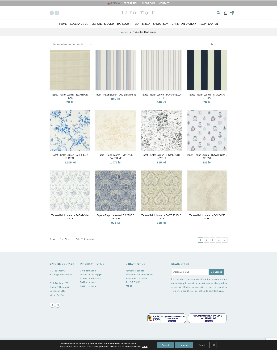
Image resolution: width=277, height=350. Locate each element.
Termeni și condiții (135, 270)
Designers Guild (103, 23)
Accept (165, 345)
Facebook (52, 305)
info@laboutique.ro (62, 274)
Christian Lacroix (184, 23)
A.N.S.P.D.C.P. (133, 282)
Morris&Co (142, 23)
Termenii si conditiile (181, 291)
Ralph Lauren (208, 23)
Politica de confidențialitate (139, 274)
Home (63, 23)
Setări (202, 345)
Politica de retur (88, 282)
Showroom (148, 3)
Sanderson (160, 23)
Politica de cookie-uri (136, 278)
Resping (184, 345)
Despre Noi (130, 3)
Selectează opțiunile (85, 55)
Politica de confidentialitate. (211, 291)
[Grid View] (220, 44)
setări (144, 346)
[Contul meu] (225, 13)
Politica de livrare (88, 286)
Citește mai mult (85, 176)
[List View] (224, 44)
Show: (205, 44)
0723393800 (58, 270)
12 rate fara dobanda (91, 278)
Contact (164, 3)
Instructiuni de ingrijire (91, 274)
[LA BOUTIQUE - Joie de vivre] (138, 12)
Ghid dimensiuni (88, 270)
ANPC (129, 286)
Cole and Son (79, 23)
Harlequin (124, 23)
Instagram (57, 305)
